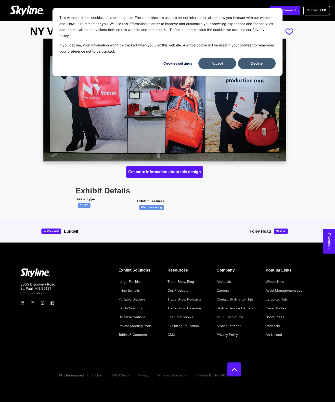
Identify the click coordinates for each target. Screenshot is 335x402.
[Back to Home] (27, 10)
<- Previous (51, 231)
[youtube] (43, 303)
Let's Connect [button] (284, 10)
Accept (217, 63)
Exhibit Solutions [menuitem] (134, 270)
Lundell (71, 231)
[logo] (35, 272)
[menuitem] (129, 281)
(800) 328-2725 (32, 293)
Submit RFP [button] (316, 10)
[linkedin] (23, 303)
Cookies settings (177, 63)
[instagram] (32, 303)
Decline (257, 63)
